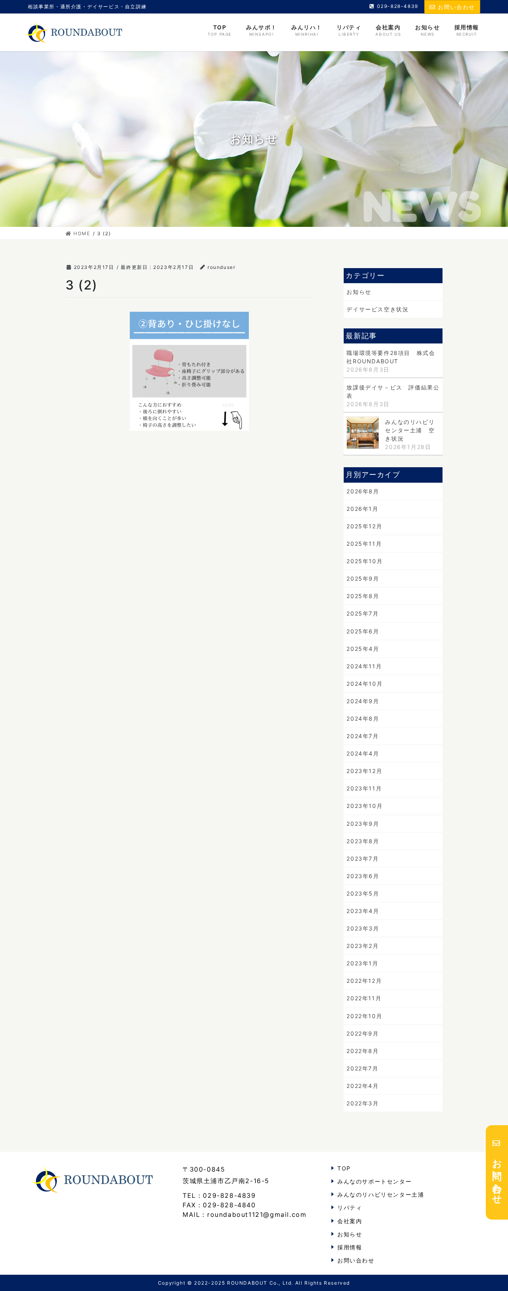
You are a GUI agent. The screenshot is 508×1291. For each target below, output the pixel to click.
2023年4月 (362, 910)
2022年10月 (364, 1016)
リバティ (349, 1207)
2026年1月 (362, 508)
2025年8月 (362, 596)
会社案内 (349, 1221)
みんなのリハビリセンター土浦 (380, 1194)
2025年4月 (362, 648)
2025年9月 (362, 578)
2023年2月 (362, 945)
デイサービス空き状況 (377, 309)
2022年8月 (362, 1050)
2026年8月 (362, 491)
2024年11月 (364, 666)
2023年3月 (362, 928)
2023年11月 (364, 788)
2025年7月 (362, 613)
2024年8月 (362, 718)
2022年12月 (364, 980)
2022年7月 (362, 1068)
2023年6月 (362, 876)
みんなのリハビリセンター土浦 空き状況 (410, 430)
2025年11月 (364, 543)
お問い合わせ (456, 7)
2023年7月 (362, 858)
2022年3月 (362, 1103)
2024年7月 (362, 736)
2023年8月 (362, 841)
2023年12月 (364, 770)
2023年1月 (362, 963)
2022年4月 (362, 1085)
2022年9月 (362, 1033)
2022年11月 (363, 998)
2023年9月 (362, 823)
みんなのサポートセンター (374, 1181)
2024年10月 (364, 683)
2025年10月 (364, 561)
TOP (344, 1168)
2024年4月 (362, 753)
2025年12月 (364, 526)
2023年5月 (362, 893)
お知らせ (358, 291)
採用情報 (349, 1247)
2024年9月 (362, 701)
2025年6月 (362, 631)
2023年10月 (364, 805)
